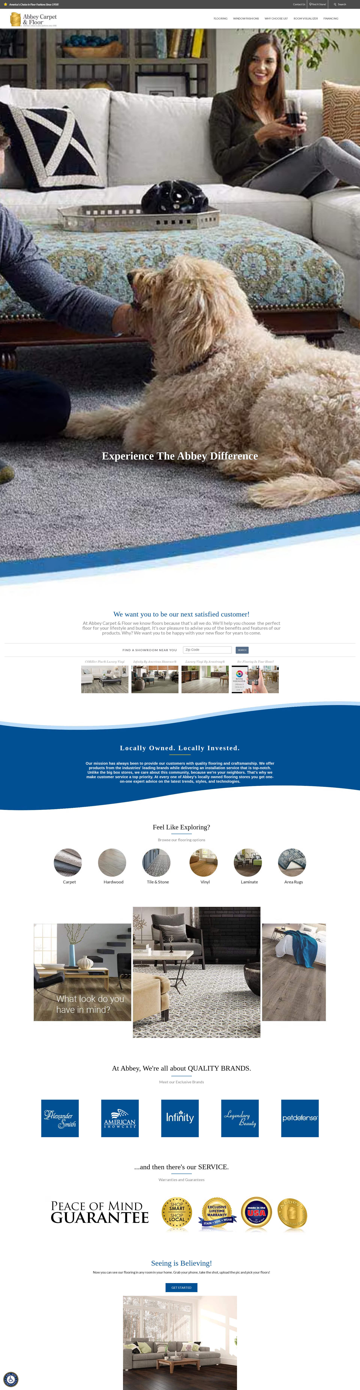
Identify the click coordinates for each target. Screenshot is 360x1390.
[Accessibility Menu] (10, 1379)
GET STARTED (181, 1287)
